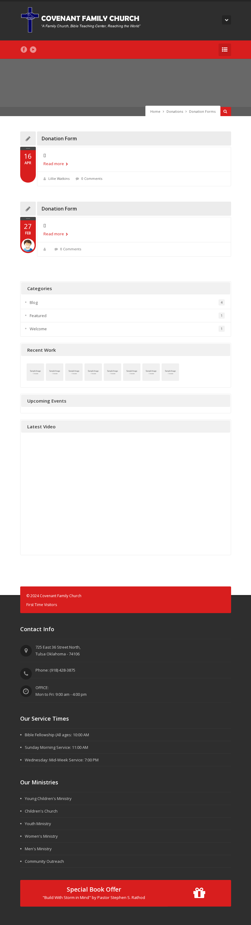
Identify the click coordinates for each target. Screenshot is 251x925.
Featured (38, 315)
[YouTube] (33, 49)
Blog (34, 302)
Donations (175, 111)
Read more (54, 163)
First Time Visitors (41, 604)
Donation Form (59, 138)
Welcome (38, 329)
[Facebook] (24, 49)
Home (155, 111)
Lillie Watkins (58, 178)
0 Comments (91, 178)
